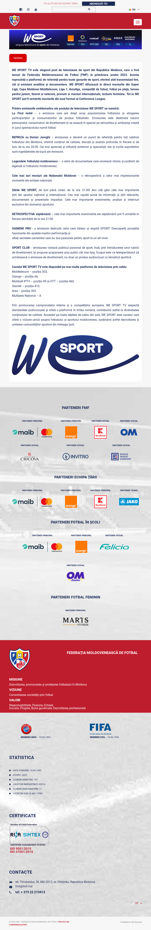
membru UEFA (28, 737)
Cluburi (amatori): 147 (26, 779)
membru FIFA (97, 737)
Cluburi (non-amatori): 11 (28, 789)
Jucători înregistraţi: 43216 (29, 784)
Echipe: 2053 (20, 775)
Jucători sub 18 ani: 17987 (28, 793)
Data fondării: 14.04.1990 (27, 770)
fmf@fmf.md (23, 886)
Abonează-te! (98, 3)
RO (133, 9)
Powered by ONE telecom (131, 922)
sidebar (18, 58)
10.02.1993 (44, 737)
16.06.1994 (113, 737)
